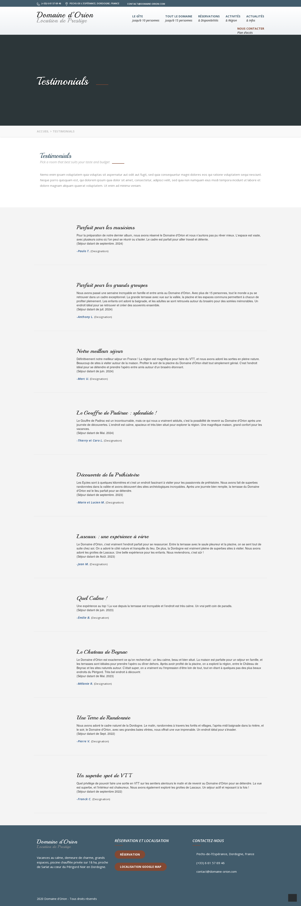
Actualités (255, 18)
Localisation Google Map (140, 867)
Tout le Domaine (178, 18)
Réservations (209, 18)
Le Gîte (145, 18)
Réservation (130, 854)
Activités (233, 18)
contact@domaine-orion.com (216, 871)
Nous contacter (250, 31)
